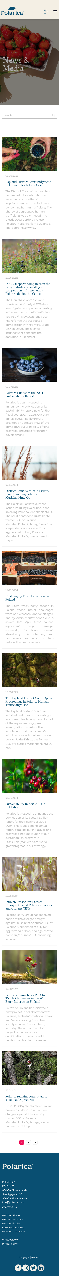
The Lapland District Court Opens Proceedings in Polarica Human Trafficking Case (28, 702)
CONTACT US (9, 1207)
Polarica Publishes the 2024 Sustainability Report (24, 394)
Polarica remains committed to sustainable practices (26, 1098)
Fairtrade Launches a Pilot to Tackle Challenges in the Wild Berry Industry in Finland (25, 998)
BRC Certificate (11, 1215)
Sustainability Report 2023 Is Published (25, 805)
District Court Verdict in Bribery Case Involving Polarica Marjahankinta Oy (27, 494)
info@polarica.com (13, 1202)
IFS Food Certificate (13, 1231)
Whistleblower (10, 1239)
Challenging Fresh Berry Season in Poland (28, 598)
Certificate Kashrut (13, 1227)
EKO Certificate (11, 1223)
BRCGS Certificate (12, 1219)
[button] (54, 11)
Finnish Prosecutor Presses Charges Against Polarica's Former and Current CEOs (28, 905)
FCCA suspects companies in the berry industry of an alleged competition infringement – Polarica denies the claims (27, 288)
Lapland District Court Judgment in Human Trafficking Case (28, 183)
